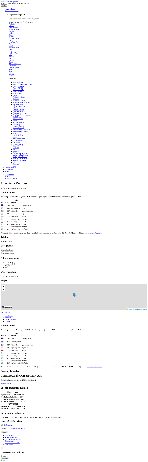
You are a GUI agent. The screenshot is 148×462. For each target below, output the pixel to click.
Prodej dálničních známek (13, 439)
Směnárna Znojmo (11, 178)
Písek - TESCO (18, 119)
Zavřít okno (5, 458)
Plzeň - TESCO (18, 88)
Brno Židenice (17, 91)
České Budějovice (18, 111)
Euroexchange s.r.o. (19, 428)
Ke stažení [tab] (8, 318)
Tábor (15, 120)
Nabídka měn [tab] (9, 316)
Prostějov (16, 151)
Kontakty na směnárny (12, 11)
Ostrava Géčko (17, 142)
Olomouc (16, 148)
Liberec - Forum (18, 108)
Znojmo (15, 95)
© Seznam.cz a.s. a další (140, 309)
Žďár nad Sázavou (19, 139)
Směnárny (8, 176)
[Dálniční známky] (7, 425)
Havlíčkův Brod (18, 135)
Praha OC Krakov (18, 86)
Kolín (15, 133)
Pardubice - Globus (19, 97)
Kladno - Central (18, 126)
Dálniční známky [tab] (10, 319)
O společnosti (9, 441)
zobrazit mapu (5, 312)
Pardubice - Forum (19, 101)
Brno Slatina (17, 93)
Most (14, 166)
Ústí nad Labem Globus (20, 153)
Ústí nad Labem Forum (20, 155)
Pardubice (16, 99)
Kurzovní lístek (10, 9)
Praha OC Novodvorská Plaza (22, 84)
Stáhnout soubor (6, 383)
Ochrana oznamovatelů (12, 443)
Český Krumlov (18, 117)
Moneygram (9, 169)
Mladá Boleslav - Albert (20, 131)
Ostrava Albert (17, 140)
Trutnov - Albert (18, 104)
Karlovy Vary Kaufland (20, 158)
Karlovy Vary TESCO (20, 157)
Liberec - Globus (18, 110)
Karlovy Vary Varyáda (20, 160)
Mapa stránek (9, 445)
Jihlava (15, 137)
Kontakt (7, 171)
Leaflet (130, 309)
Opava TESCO (18, 146)
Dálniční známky (10, 168)
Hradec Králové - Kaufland (21, 102)
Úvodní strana (9, 175)
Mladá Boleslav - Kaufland (21, 129)
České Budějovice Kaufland (22, 115)
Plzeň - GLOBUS (18, 90)
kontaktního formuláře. (94, 233)
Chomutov (16, 164)
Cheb (14, 162)
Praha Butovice (18, 82)
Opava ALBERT (18, 144)
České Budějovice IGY (20, 113)
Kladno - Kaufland (19, 122)
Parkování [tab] (8, 321)
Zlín (14, 149)
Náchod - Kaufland (19, 106)
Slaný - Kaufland (18, 128)
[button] (74, 295)
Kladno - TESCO (18, 124)
